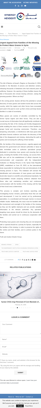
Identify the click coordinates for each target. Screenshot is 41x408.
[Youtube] (25, 6)
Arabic (9, 50)
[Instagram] (22, 6)
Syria (16, 244)
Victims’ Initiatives (30, 2)
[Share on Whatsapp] (30, 260)
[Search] (39, 27)
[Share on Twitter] (24, 260)
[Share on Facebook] (22, 260)
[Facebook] (15, 6)
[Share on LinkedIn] (26, 260)
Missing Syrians (6, 244)
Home (2, 33)
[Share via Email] (35, 260)
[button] (2, 290)
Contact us (29, 397)
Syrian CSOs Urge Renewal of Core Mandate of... (20, 302)
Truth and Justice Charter (10, 251)
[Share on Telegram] (32, 260)
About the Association (12, 2)
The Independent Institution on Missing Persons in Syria (19, 248)
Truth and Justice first (30, 251)
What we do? (20, 397)
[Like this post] (20, 260)
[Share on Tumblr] (28, 260)
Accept (20, 406)
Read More (29, 406)
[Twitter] (18, 6)
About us (11, 397)
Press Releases (13, 33)
